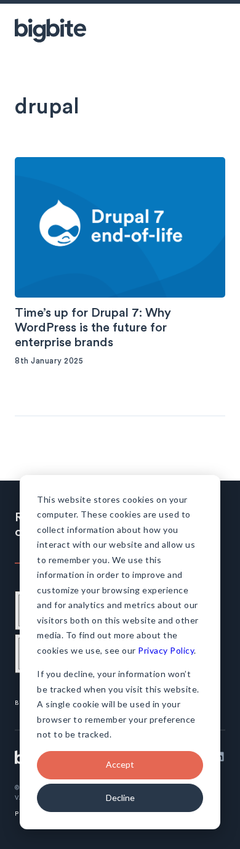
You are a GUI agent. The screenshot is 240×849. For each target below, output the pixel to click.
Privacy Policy (166, 650)
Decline (120, 797)
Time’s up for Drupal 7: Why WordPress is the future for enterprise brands (93, 328)
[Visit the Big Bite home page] (50, 30)
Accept (120, 764)
